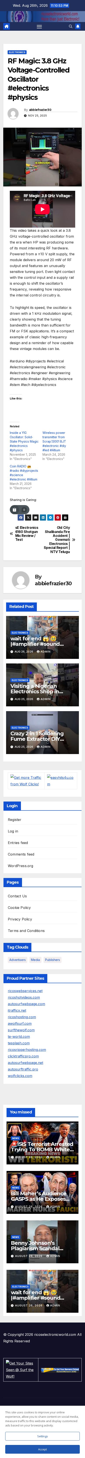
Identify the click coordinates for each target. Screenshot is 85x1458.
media (35, 960)
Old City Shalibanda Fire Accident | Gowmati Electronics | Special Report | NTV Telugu (57, 540)
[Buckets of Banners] (60, 1370)
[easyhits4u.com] (61, 780)
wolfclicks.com (20, 1076)
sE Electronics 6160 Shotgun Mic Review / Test (26, 534)
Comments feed (21, 854)
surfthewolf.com (21, 1030)
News (15, 1138)
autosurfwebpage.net (25, 1063)
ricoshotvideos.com (24, 997)
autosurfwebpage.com (26, 1004)
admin (46, 651)
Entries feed (18, 843)
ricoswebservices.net (25, 991)
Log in (13, 831)
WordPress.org (20, 866)
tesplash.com (19, 1043)
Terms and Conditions (26, 931)
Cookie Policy (19, 907)
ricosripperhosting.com (27, 1049)
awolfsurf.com (20, 1023)
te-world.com (19, 1036)
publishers (52, 960)
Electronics (17, 52)
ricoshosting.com (22, 1017)
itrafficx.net (17, 1010)
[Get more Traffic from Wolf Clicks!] (26, 780)
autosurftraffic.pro (23, 1069)
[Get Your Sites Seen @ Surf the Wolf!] (21, 1369)
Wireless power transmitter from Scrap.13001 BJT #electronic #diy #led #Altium (54, 441)
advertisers (17, 960)
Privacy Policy (20, 919)
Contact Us (17, 896)
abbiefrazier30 (40, 110)
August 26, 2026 (29, 1157)
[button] (70, 26)
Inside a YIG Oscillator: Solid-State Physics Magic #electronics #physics (24, 441)
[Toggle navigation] (39, 26)
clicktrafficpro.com (23, 1056)
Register (15, 819)
